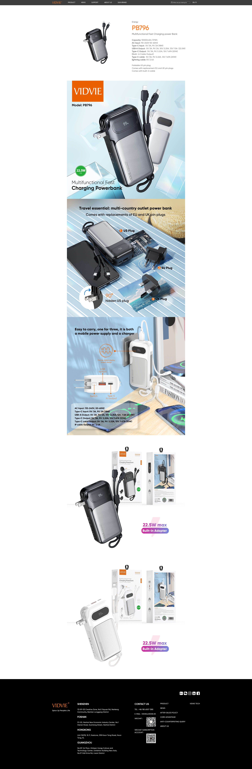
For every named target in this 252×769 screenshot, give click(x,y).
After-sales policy (169, 713)
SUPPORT (94, 2)
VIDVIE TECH (195, 704)
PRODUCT (71, 2)
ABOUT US (108, 2)
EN (194, 2)
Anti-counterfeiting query (172, 722)
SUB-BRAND (122, 2)
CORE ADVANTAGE (168, 717)
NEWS (83, 2)
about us (164, 726)
